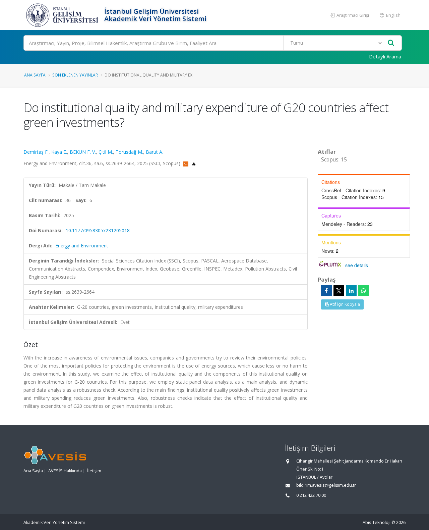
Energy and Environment (81, 245)
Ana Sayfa (35, 75)
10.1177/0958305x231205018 (98, 230)
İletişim (94, 471)
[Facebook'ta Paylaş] (326, 290)
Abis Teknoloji (376, 522)
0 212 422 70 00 (311, 495)
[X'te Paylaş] (338, 290)
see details (356, 265)
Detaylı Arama (385, 56)
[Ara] (391, 43)
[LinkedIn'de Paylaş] (351, 290)
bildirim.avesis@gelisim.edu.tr (326, 485)
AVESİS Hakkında (65, 471)
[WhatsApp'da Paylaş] (363, 290)
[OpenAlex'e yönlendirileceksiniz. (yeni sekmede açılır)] (193, 163)
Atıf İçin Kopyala (344, 304)
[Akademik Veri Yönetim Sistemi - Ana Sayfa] (63, 15)
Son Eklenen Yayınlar (75, 75)
